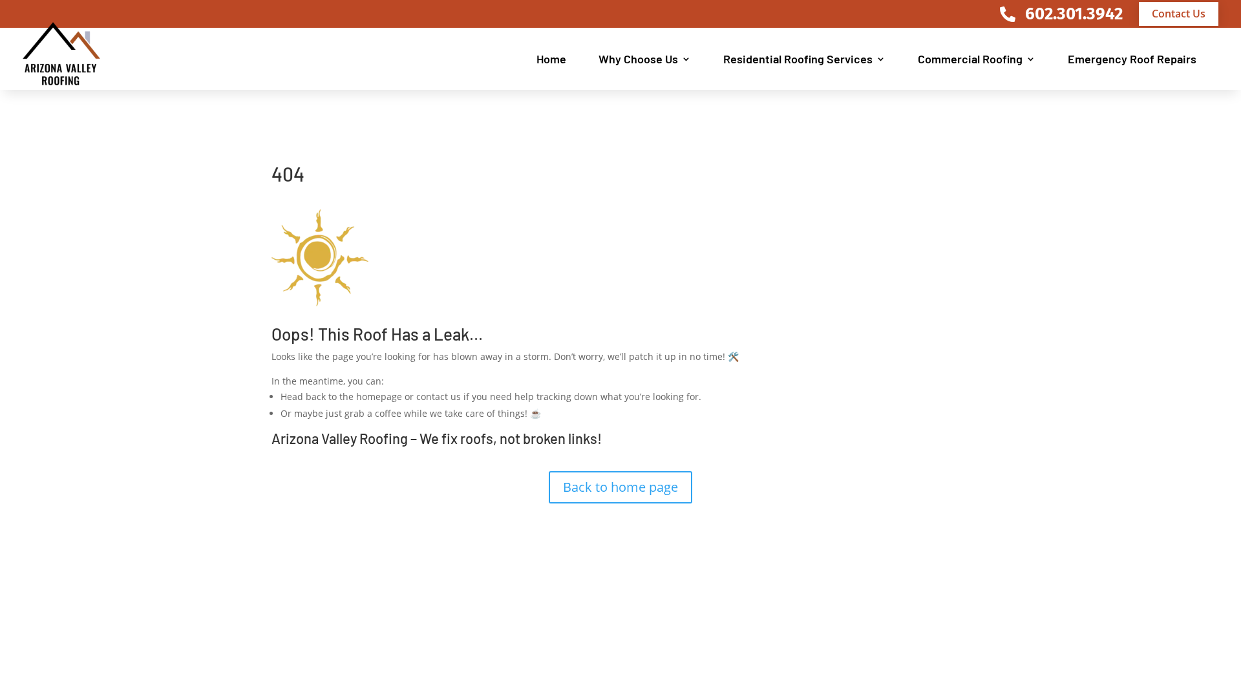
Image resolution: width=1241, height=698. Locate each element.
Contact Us (1178, 13)
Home (551, 59)
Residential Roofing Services (798, 59)
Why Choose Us (638, 59)
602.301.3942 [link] (1074, 14)
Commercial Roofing (970, 59)
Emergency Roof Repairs (1132, 59)
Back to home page (620, 487)
